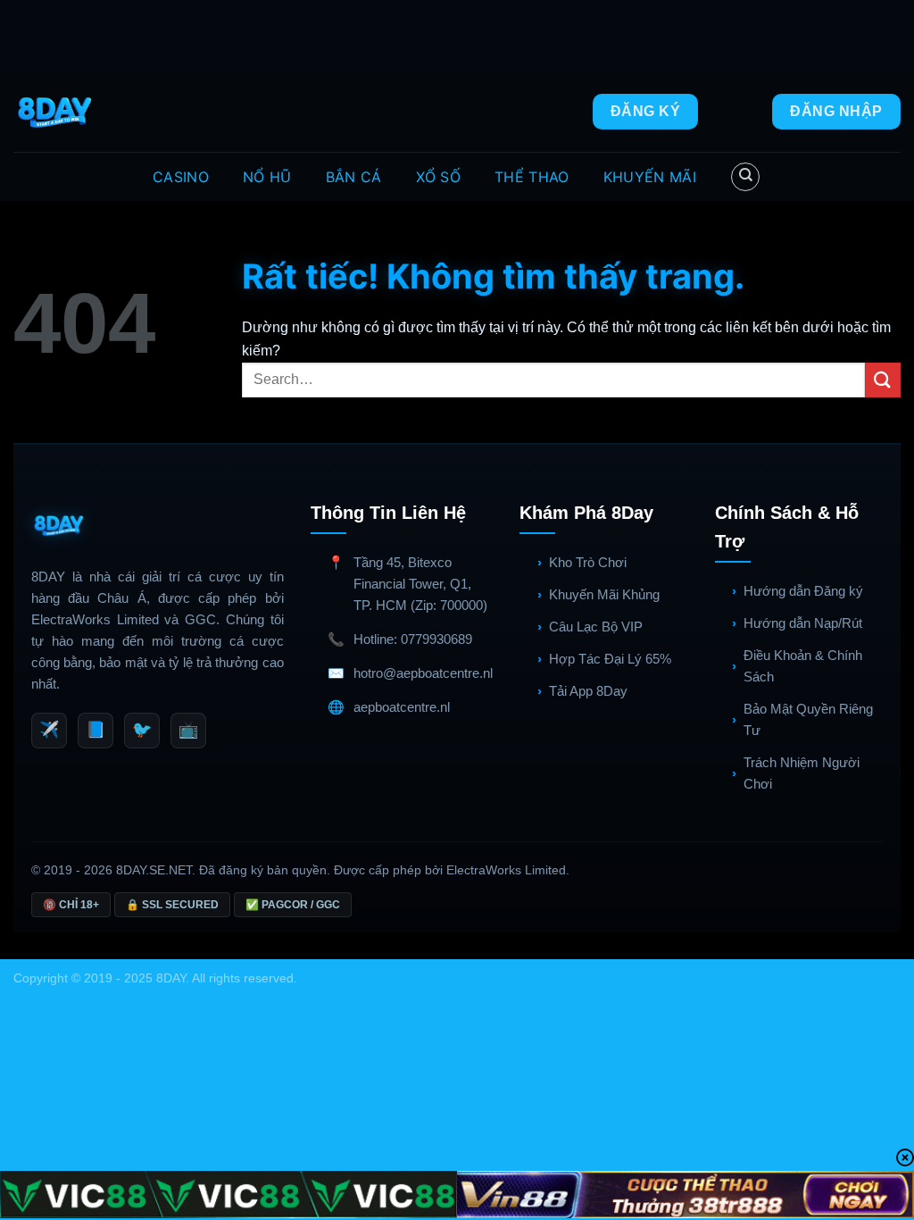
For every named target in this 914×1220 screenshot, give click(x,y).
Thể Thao (531, 177)
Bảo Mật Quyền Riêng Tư (808, 719)
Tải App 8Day (588, 690)
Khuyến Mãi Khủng (604, 594)
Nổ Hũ (267, 177)
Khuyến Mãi (649, 177)
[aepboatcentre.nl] (56, 111)
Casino (181, 177)
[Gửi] (883, 380)
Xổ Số (438, 177)
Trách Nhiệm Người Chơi (802, 773)
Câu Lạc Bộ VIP (596, 626)
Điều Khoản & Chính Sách (803, 666)
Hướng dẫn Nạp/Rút (803, 623)
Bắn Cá (354, 177)
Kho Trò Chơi (588, 562)
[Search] (745, 177)
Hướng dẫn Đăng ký (803, 590)
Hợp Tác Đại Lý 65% (610, 658)
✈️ (49, 730)
